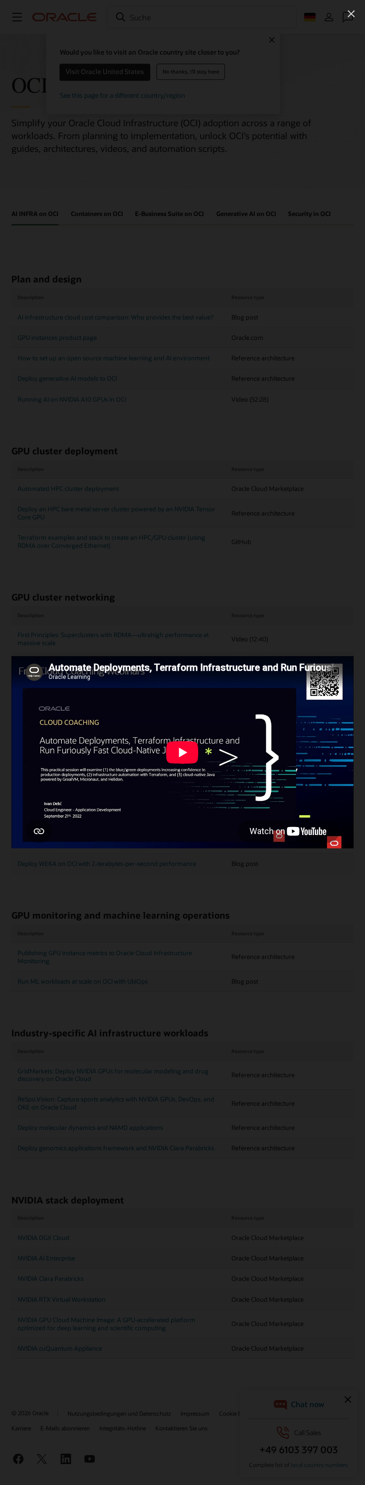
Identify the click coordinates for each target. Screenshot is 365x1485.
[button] (351, 14)
